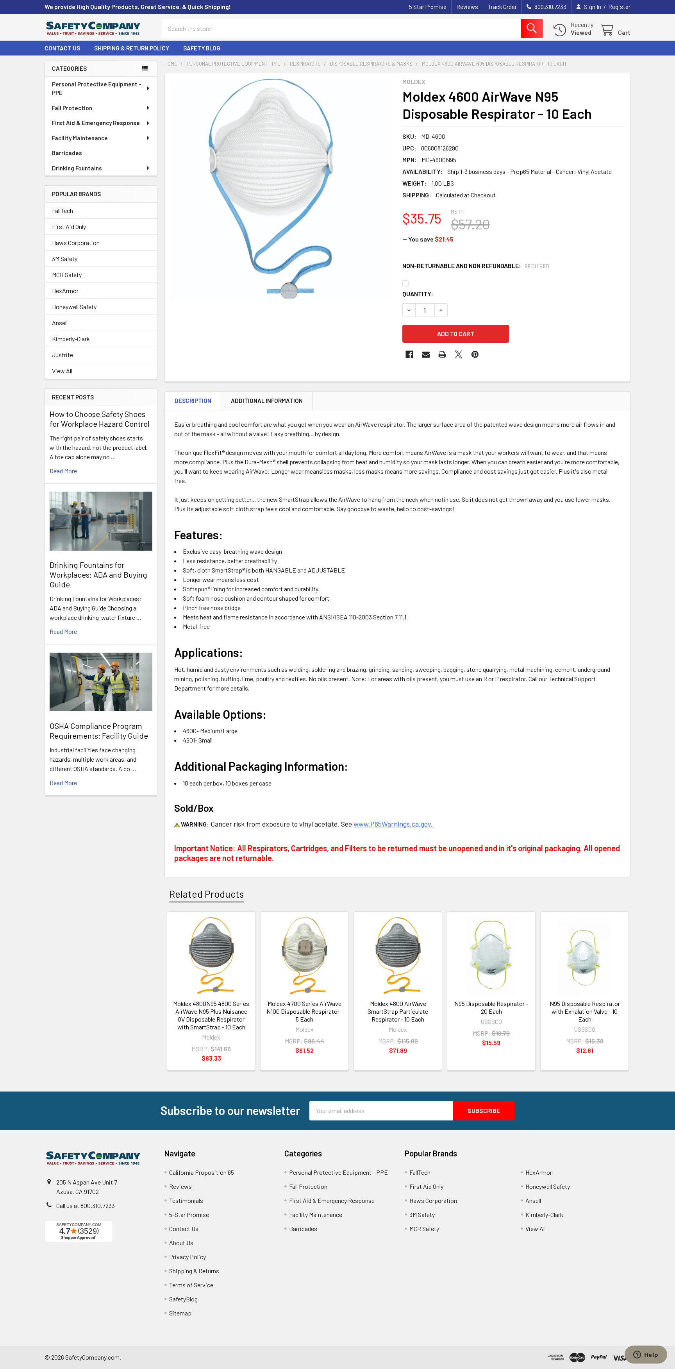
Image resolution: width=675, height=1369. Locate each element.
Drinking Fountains (77, 168)
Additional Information (267, 400)
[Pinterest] (475, 354)
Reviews (467, 6)
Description (193, 400)
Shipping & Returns (194, 1270)
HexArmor (65, 290)
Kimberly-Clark (71, 338)
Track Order (502, 6)
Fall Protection (72, 107)
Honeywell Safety (74, 306)
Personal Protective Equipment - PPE (96, 89)
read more (63, 470)
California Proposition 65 (201, 1172)
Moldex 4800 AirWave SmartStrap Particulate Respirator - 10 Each (398, 1011)
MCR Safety (67, 274)
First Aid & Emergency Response (96, 122)
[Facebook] (409, 354)
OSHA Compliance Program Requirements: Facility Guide (99, 730)
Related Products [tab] (206, 894)
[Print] (442, 354)
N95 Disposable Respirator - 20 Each (491, 1007)
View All (62, 370)
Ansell (60, 322)
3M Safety (64, 258)
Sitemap (180, 1313)
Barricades (67, 152)
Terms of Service (191, 1284)
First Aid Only (69, 226)
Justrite (62, 354)
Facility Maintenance (80, 137)
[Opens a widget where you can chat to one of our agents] (645, 1355)
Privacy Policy (187, 1256)
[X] (459, 354)
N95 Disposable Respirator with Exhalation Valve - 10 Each (585, 1011)
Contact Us (62, 48)
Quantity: (417, 293)
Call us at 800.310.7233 (85, 1205)
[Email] (426, 354)
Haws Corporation (76, 242)
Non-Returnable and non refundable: (476, 265)
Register (619, 6)
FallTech (62, 210)
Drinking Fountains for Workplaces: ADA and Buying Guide (98, 574)
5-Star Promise (189, 1214)
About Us (181, 1242)
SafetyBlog (183, 1299)
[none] (281, 189)
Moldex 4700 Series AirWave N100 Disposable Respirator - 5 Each (304, 1011)
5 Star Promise (427, 6)
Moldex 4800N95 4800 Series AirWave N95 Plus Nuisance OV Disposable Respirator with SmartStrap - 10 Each (211, 1015)
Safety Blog (201, 48)
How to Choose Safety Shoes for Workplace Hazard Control (100, 418)
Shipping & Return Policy (131, 48)
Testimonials (186, 1200)
